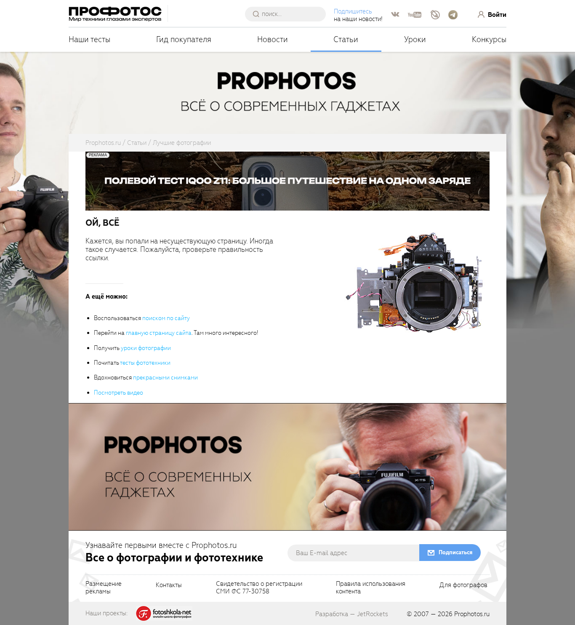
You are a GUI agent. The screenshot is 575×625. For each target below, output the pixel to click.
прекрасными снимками (165, 378)
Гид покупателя (183, 39)
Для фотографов (463, 585)
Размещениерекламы (103, 588)
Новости (272, 39)
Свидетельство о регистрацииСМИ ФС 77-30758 (259, 588)
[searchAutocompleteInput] (288, 14)
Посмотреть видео (118, 393)
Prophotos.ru (472, 614)
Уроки (415, 39)
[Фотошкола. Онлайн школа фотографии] (164, 613)
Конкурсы (489, 39)
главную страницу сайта (159, 333)
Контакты (169, 585)
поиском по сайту (166, 318)
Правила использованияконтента (370, 588)
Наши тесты (89, 39)
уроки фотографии (146, 348)
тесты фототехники (145, 363)
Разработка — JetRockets (351, 614)
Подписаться (455, 552)
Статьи (345, 39)
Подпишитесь (353, 11)
